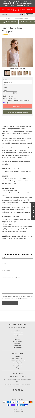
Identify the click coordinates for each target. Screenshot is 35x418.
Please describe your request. (11, 277)
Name (3, 257)
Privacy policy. (27, 298)
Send (9, 303)
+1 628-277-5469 (26, 2)
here (8, 164)
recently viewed (33, 211)
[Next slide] (32, 73)
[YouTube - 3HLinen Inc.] (22, 390)
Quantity (5, 90)
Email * (4, 263)
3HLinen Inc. (20, 410)
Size (4, 84)
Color (5, 79)
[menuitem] (7, 73)
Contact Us (23, 376)
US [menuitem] (23, 14)
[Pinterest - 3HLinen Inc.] (19, 390)
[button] (6, 35)
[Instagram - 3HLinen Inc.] (16, 390)
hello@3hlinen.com (25, 3)
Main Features (11, 22)
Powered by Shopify (17, 411)
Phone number (6, 270)
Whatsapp (6, 3)
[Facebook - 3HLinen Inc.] (13, 390)
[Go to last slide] (3, 73)
